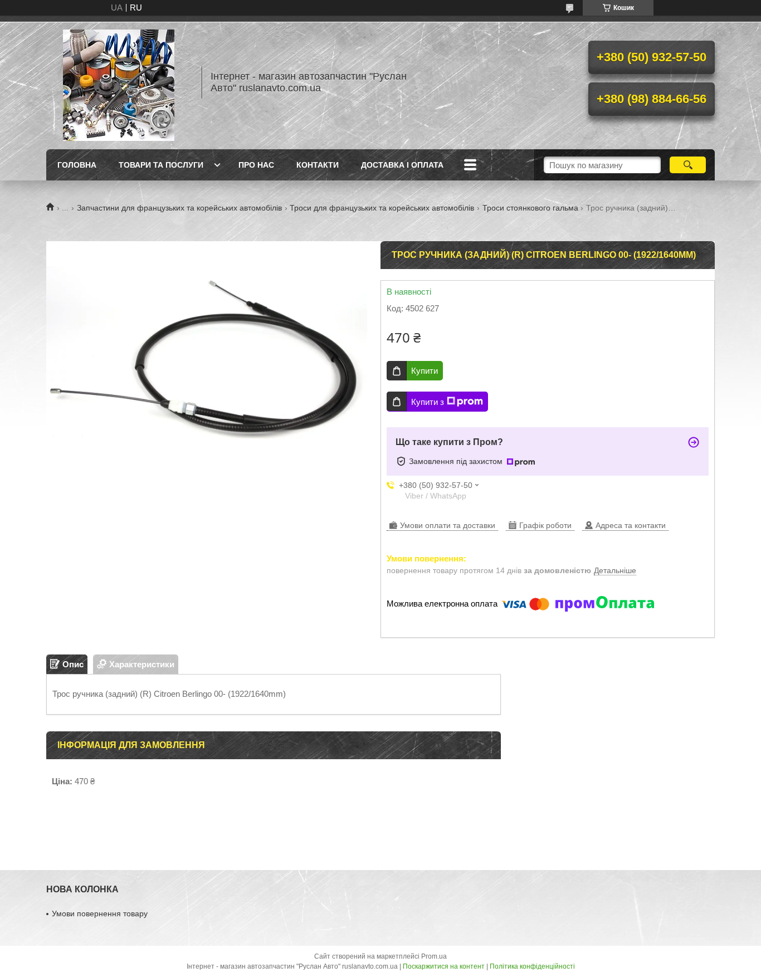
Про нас (256, 164)
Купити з (427, 402)
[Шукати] (688, 165)
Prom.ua (434, 956)
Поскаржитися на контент (444, 966)
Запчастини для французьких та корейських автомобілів (179, 207)
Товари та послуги (161, 164)
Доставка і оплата (402, 164)
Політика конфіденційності (532, 966)
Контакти (317, 164)
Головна (76, 164)
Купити (424, 370)
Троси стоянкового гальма (530, 207)
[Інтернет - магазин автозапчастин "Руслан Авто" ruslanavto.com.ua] (118, 82)
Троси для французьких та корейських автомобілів (382, 207)
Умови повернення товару (100, 913)
